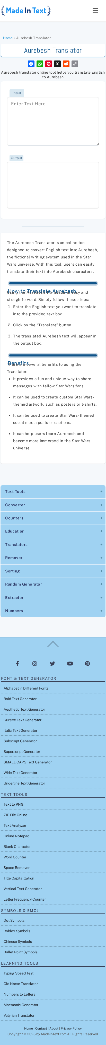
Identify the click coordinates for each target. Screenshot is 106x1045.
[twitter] (52, 663)
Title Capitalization (19, 878)
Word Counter (15, 857)
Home (8, 38)
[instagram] (35, 663)
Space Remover (17, 868)
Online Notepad (16, 836)
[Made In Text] (26, 14)
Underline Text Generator (24, 783)
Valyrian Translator (19, 1015)
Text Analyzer (15, 825)
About (53, 1028)
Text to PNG (13, 804)
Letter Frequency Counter (25, 899)
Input (17, 93)
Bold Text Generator (20, 699)
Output (16, 158)
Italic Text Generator (20, 730)
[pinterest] (87, 663)
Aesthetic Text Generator (24, 709)
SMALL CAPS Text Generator (28, 762)
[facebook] (17, 663)
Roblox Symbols (17, 931)
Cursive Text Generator (22, 720)
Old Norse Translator (21, 984)
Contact (41, 1028)
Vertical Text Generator (23, 889)
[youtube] (70, 663)
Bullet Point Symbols (21, 952)
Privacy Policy (71, 1028)
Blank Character (17, 846)
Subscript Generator (20, 741)
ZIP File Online (15, 815)
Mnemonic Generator (21, 1005)
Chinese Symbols (18, 941)
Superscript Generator (22, 752)
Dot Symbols (14, 920)
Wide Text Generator (20, 773)
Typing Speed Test (18, 973)
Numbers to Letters (19, 994)
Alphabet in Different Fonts (26, 688)
